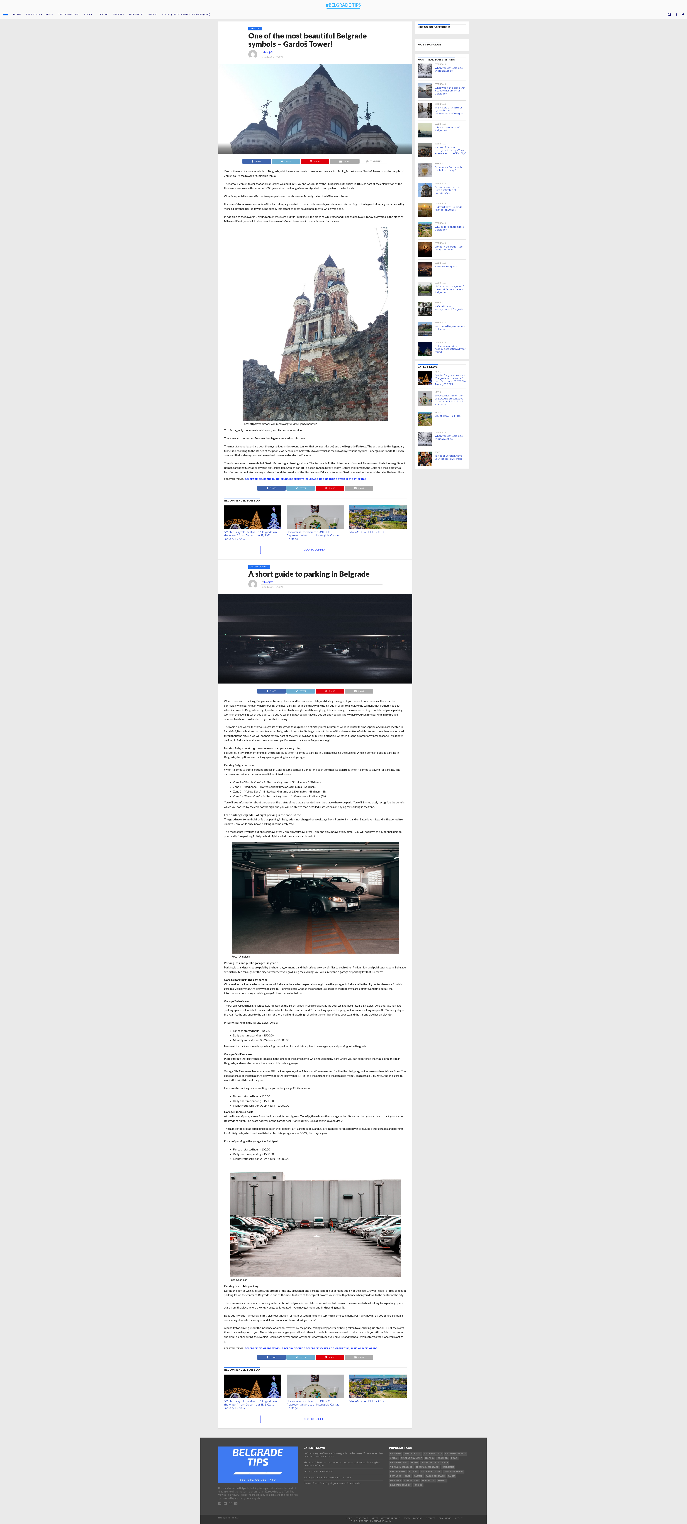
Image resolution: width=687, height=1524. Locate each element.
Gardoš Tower (335, 479)
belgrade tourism (400, 1485)
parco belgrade (435, 1476)
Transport (136, 14)
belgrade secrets (292, 479)
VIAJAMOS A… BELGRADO (366, 532)
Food (88, 14)
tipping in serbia (454, 1471)
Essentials (33, 14)
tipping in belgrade (401, 1467)
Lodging (102, 14)
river (408, 1476)
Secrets (118, 14)
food (454, 1458)
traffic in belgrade (427, 1467)
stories (413, 1471)
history (351, 479)
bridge (418, 1485)
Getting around (68, 14)
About (152, 14)
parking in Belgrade (363, 1348)
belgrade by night (271, 1348)
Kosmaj (442, 1480)
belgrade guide (269, 479)
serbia (362, 479)
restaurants (397, 1471)
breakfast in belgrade (435, 1463)
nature (418, 1476)
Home (17, 14)
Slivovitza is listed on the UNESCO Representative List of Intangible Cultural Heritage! (313, 535)
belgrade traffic (431, 1471)
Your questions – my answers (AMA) (186, 14)
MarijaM (268, 52)
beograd (443, 1458)
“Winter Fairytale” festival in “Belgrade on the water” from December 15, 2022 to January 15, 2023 (250, 535)
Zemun (414, 1463)
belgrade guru (398, 1463)
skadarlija (428, 1480)
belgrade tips (314, 479)
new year (395, 1480)
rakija (451, 1476)
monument (448, 1467)
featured (395, 1476)
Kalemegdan (411, 1480)
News (49, 14)
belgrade (251, 479)
